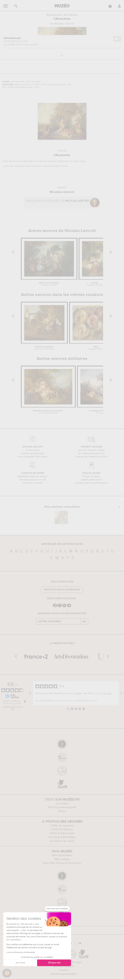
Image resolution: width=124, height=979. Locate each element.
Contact (63, 970)
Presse (62, 811)
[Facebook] (55, 607)
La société (62, 803)
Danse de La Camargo (49, 284)
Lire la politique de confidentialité (20, 952)
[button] (6, 973)
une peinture (26, 161)
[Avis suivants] (121, 693)
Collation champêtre (44, 348)
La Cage (94, 284)
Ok (84, 621)
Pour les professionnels (62, 807)
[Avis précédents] (30, 693)
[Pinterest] (64, 607)
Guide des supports (62, 825)
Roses (96, 348)
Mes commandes (62, 855)
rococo (82, 161)
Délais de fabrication (62, 833)
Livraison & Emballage (62, 837)
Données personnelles (64, 974)
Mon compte (62, 859)
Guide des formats (62, 829)
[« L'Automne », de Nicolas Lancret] (61, 517)
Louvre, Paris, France (57, 166)
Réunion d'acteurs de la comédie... (48, 412)
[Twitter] (69, 607)
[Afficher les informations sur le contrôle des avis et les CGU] (25, 701)
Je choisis (20, 963)
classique (51, 161)
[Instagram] (59, 607)
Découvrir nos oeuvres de (58, 201)
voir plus (107, 693)
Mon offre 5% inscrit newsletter (62, 863)
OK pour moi (54, 963)
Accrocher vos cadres (62, 841)
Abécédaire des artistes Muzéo (62, 544)
